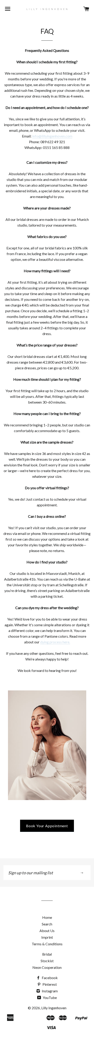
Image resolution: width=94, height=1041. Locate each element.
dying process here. (55, 642)
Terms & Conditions (47, 944)
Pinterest (49, 984)
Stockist (47, 961)
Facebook (49, 977)
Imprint (47, 937)
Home (47, 917)
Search (47, 924)
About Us (47, 930)
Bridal (47, 954)
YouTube (49, 997)
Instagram (49, 991)
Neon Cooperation (47, 967)
